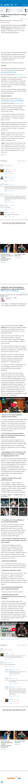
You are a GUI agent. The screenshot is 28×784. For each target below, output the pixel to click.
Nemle (5, 194)
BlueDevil (6, 184)
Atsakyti (5, 173)
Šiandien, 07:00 (18, 257)
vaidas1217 (6, 177)
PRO (14, 687)
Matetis (6, 212)
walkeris (17, 639)
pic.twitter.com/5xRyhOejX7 (16, 100)
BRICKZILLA (11, 670)
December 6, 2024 (19, 74)
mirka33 (6, 205)
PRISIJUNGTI (24, 5)
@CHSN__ (19, 99)
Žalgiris (8, 639)
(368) (19, 256)
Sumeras (6, 654)
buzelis (5, 154)
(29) (7, 260)
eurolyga (5, 639)
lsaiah (5, 662)
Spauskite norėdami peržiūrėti (10, 178)
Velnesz (10, 687)
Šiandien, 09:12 (4, 262)
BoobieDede (7, 169)
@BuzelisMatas (5, 100)
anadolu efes (13, 639)
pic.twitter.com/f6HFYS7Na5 (8, 72)
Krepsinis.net (7, 22)
